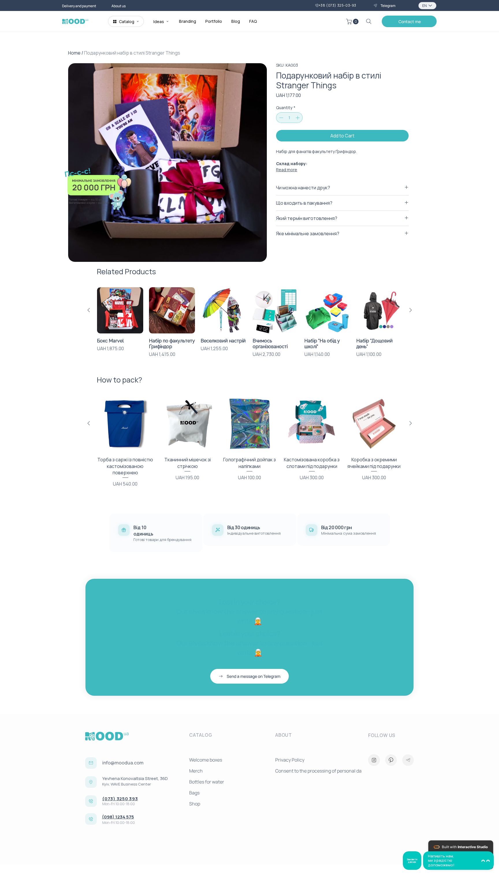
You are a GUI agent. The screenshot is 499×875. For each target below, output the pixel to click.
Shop (194, 804)
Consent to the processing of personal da (316, 771)
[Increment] (298, 118)
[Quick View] (120, 310)
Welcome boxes (205, 760)
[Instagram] (374, 760)
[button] (353, 21)
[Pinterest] (391, 760)
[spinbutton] (289, 118)
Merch (196, 771)
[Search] (369, 21)
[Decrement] (280, 118)
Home (74, 53)
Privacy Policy (289, 760)
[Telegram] (408, 760)
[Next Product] (410, 310)
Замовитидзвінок (412, 860)
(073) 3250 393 (120, 799)
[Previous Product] (88, 310)
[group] (249, 322)
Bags (194, 793)
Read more (286, 169)
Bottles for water (206, 782)
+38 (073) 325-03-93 (337, 5)
